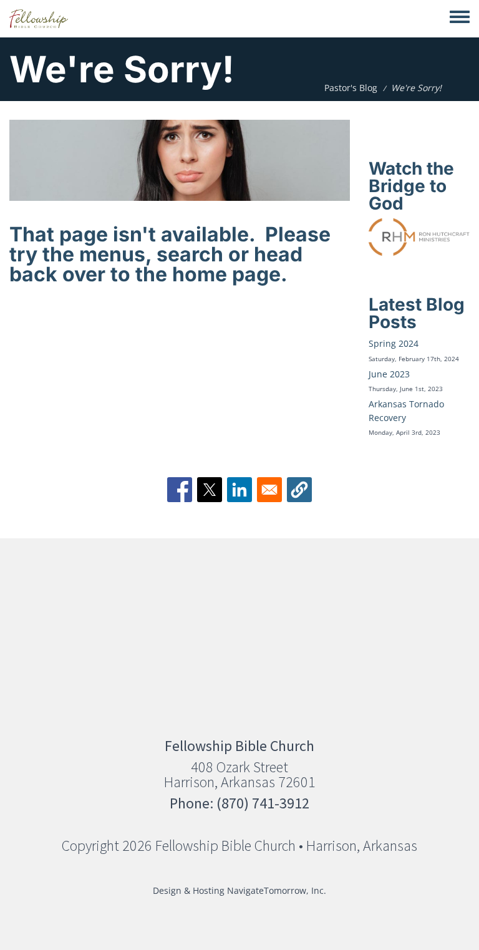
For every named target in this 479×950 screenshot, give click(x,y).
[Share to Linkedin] (239, 489)
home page (226, 274)
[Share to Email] (269, 489)
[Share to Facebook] (179, 489)
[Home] (38, 18)
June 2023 (389, 374)
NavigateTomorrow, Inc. (276, 890)
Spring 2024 (394, 343)
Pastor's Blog (350, 88)
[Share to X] (209, 489)
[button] (299, 489)
